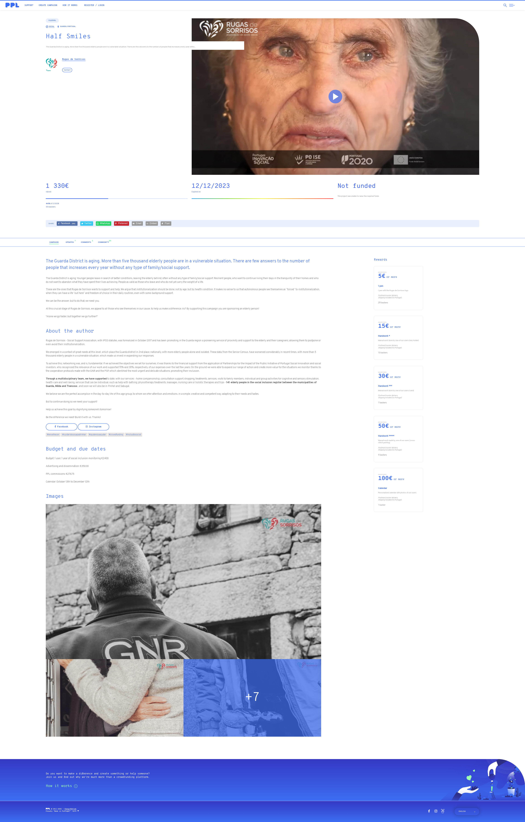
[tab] (54, 242)
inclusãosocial (133, 434)
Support (29, 5)
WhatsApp (105, 223)
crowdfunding (116, 434)
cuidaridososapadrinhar (74, 434)
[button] (455, 242)
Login (101, 5)
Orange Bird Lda (70, 809)
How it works (70, 5)
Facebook (68, 223)
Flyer (167, 223)
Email (139, 223)
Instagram (94, 426)
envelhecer (53, 434)
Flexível (52, 20)
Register (89, 5)
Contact (67, 70)
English (462, 811)
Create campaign (48, 5)
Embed (153, 223)
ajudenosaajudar (97, 434)
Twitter (88, 223)
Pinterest (123, 223)
